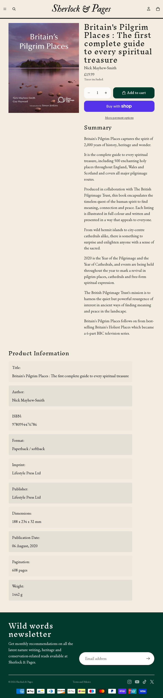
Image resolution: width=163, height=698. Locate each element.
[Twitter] (152, 681)
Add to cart (136, 92)
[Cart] (158, 9)
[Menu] (5, 9)
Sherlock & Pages (24, 682)
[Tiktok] (144, 681)
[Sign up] (148, 658)
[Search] (14, 9)
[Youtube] (137, 681)
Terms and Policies (82, 682)
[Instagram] (129, 681)
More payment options (119, 117)
